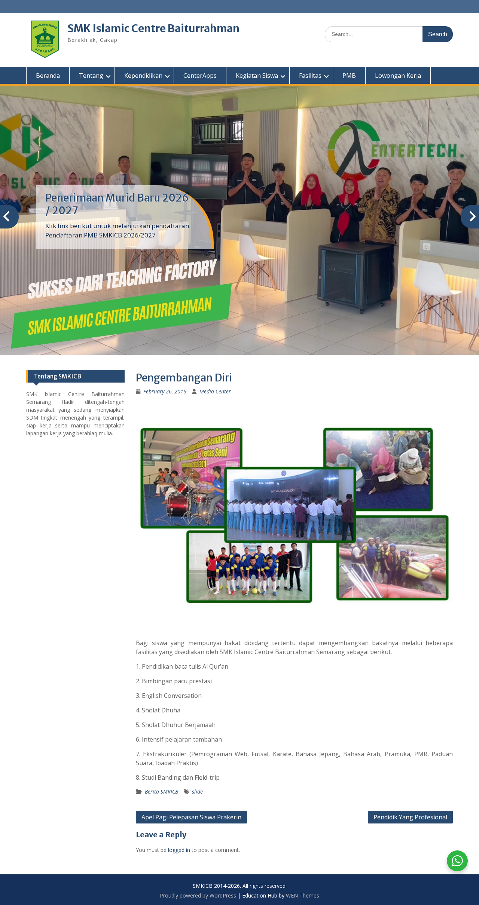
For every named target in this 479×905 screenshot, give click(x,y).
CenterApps (200, 75)
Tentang (91, 75)
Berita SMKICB (161, 791)
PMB (349, 75)
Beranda (48, 75)
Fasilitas (310, 75)
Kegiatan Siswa (257, 75)
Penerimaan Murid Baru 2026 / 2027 (117, 204)
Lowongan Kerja (398, 75)
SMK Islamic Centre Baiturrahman (153, 28)
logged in (179, 849)
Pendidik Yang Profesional (410, 817)
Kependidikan (143, 75)
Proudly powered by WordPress (198, 895)
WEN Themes (302, 895)
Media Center (215, 391)
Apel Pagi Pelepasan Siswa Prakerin (191, 817)
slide (197, 791)
